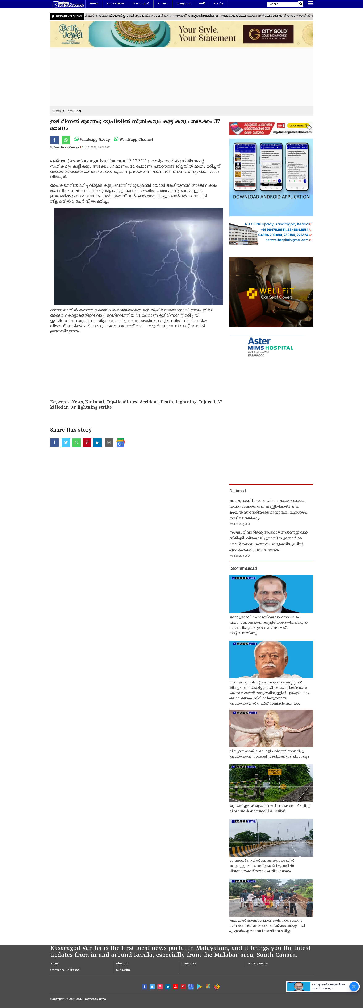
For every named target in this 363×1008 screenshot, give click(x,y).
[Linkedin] (167, 986)
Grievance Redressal (65, 970)
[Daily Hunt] (207, 986)
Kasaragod (141, 3)
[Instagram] (160, 986)
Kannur (163, 3)
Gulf (202, 3)
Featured (237, 491)
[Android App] (198, 986)
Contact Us (189, 964)
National (75, 111)
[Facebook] (144, 986)
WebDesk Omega (66, 147)
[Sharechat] (216, 986)
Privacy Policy (257, 964)
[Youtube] (175, 986)
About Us (122, 964)
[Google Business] (189, 986)
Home (94, 3)
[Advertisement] (176, 76)
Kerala (218, 3)
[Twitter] (152, 986)
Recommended (243, 568)
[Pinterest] (183, 986)
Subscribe (123, 970)
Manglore (184, 3)
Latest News (116, 3)
